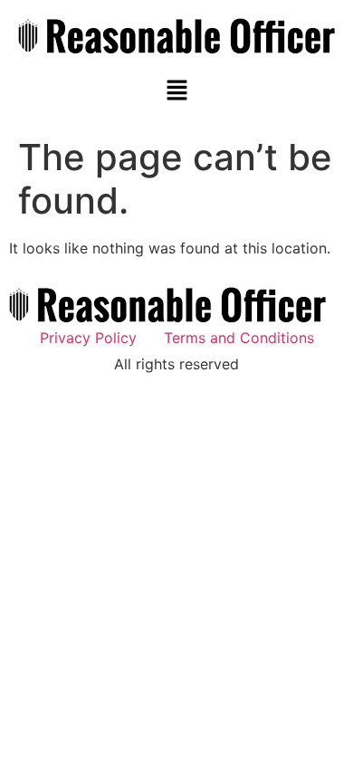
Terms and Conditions (239, 338)
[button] (176, 91)
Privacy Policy (88, 338)
